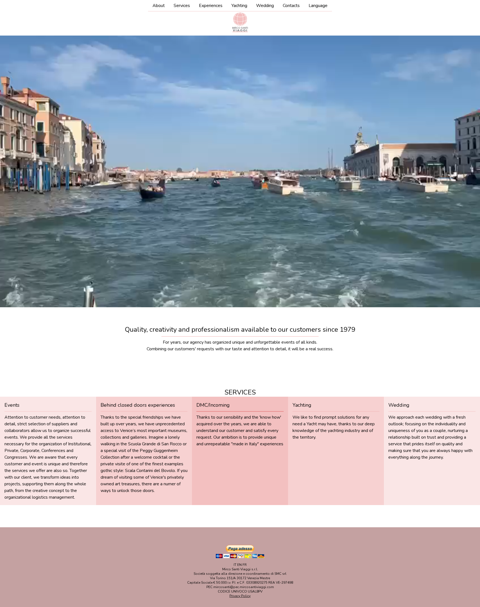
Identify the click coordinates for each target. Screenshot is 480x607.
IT (235, 565)
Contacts (291, 6)
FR (244, 565)
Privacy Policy (240, 596)
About (158, 6)
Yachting (239, 6)
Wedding (265, 6)
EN (239, 565)
